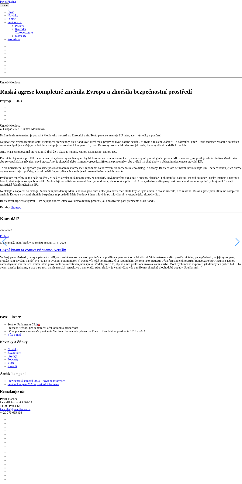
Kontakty (20, 35)
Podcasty (13, 359)
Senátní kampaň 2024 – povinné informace (33, 384)
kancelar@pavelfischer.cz (15, 409)
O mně (12, 18)
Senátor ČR (15, 22)
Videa (11, 362)
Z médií (12, 366)
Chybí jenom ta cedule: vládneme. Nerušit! (33, 250)
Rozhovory (14, 352)
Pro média (14, 39)
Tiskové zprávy (24, 32)
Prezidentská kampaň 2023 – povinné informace (36, 380)
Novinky (13, 15)
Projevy (19, 25)
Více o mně (14, 334)
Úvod (11, 12)
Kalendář (20, 29)
